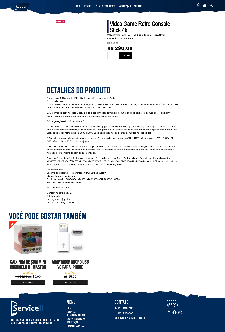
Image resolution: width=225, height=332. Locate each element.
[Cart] (204, 5)
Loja (78, 6)
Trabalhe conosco (75, 325)
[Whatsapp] (180, 312)
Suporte (138, 6)
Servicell (88, 6)
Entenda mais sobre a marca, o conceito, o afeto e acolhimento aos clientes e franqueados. (36, 321)
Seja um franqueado (105, 6)
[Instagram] (169, 312)
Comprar (126, 55)
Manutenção (125, 6)
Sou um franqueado (76, 318)
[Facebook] (174, 312)
